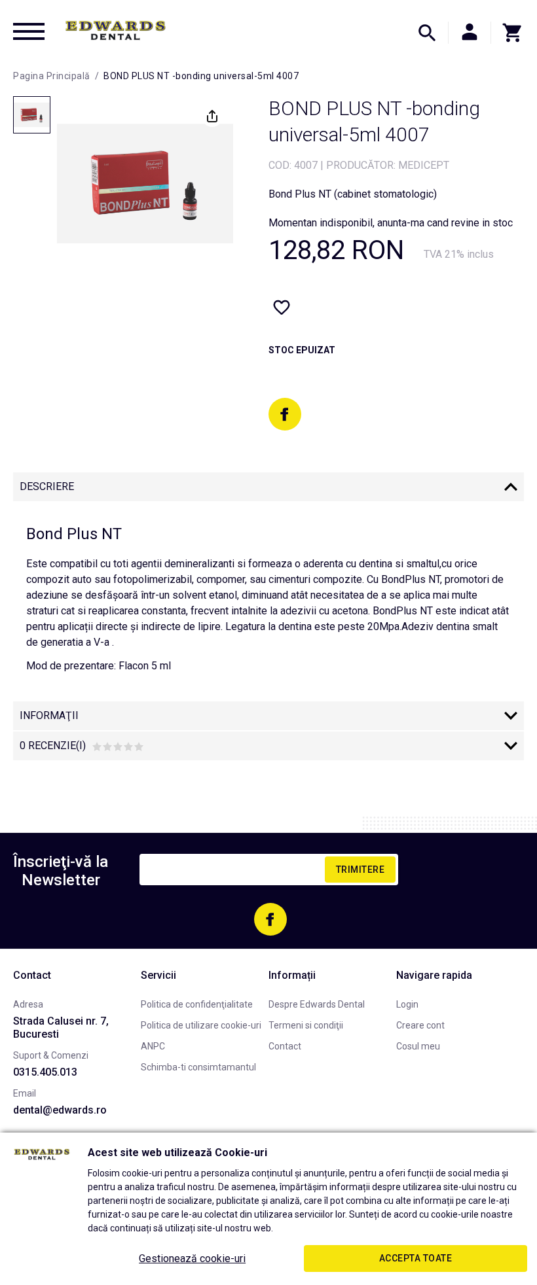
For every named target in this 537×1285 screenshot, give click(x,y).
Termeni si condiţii (305, 1025)
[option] (145, 184)
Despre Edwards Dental (316, 1004)
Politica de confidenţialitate (197, 1004)
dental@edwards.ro (60, 1110)
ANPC (153, 1046)
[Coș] (507, 33)
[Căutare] (427, 33)
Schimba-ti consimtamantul (198, 1067)
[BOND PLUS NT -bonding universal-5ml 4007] (32, 115)
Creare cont (420, 1025)
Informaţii (49, 715)
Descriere (47, 486)
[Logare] (469, 33)
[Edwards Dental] (116, 30)
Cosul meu (418, 1046)
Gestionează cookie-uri (192, 1258)
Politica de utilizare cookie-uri (201, 1025)
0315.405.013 (45, 1072)
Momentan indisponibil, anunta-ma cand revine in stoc (390, 223)
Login (407, 1004)
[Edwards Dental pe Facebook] (284, 414)
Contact (284, 1046)
